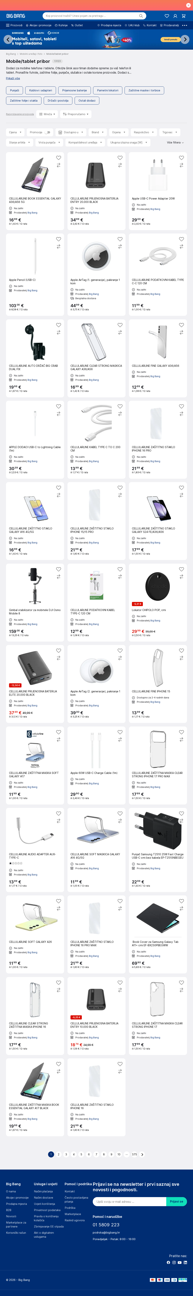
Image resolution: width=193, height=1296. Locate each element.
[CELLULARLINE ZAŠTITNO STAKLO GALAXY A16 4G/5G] (35, 521)
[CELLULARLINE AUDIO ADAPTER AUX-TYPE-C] (35, 850)
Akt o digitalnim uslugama (44, 1234)
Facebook (168, 1262)
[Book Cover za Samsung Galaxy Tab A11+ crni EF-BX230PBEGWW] (158, 934)
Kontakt (70, 1191)
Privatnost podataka (47, 1210)
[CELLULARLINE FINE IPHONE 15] (158, 684)
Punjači (14, 90)
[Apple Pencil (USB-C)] (35, 275)
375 (134, 1154)
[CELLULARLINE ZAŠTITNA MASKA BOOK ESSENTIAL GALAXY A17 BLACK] (35, 1097)
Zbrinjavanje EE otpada (49, 1226)
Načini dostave (43, 1197)
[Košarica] (183, 16)
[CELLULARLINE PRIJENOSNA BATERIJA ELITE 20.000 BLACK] (35, 684)
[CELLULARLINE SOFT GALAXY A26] (35, 934)
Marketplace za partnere (16, 1224)
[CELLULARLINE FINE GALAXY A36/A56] (158, 358)
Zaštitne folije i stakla (24, 100)
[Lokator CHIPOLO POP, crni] (158, 602)
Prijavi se (176, 1201)
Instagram (174, 1262)
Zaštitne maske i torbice (144, 90)
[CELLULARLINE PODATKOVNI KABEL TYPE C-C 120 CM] (158, 275)
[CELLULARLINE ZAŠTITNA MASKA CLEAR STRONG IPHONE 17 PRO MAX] (158, 765)
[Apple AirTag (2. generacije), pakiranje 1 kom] (96, 684)
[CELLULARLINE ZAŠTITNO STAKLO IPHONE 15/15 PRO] (96, 521)
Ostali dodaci (87, 100)
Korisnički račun (16, 1232)
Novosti (11, 1216)
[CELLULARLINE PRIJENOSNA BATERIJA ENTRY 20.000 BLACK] (96, 191)
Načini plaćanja (43, 1191)
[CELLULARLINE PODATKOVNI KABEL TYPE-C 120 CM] (96, 602)
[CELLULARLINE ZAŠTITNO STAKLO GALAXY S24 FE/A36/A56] (158, 521)
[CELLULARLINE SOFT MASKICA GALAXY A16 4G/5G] (96, 850)
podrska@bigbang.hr (106, 1232)
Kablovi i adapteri (40, 90)
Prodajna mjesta (16, 1204)
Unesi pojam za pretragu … (76, 15)
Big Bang (32, 212)
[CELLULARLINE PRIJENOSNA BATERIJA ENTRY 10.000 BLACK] (96, 1016)
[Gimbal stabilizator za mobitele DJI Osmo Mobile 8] (35, 602)
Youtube (179, 1262)
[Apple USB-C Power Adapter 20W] (158, 191)
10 (119, 1154)
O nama (11, 1191)
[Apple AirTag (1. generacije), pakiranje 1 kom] (96, 275)
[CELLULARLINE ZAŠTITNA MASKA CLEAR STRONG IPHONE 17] (158, 1016)
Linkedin (185, 1262)
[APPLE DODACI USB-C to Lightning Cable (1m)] (35, 439)
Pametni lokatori (107, 90)
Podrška (70, 1208)
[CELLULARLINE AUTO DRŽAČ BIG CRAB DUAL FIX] (35, 358)
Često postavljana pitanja (76, 1199)
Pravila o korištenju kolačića (46, 1218)
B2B (8, 1210)
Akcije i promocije (17, 1197)
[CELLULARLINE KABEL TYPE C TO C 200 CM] (96, 439)
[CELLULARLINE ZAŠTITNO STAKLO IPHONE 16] (96, 1097)
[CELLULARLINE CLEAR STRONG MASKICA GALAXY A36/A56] (96, 358)
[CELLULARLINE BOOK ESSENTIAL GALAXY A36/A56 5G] (35, 191)
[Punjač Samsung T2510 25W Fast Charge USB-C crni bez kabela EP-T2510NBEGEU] (158, 850)
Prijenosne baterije (74, 90)
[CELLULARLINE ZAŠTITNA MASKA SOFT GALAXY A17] (35, 765)
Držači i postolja (58, 100)
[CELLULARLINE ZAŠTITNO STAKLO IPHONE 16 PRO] (158, 439)
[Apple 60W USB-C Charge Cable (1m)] (96, 765)
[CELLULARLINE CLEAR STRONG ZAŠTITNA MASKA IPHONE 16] (35, 1016)
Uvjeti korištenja (44, 1204)
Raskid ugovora (75, 1220)
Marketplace (73, 1214)
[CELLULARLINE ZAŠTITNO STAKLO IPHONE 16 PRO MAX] (96, 934)
